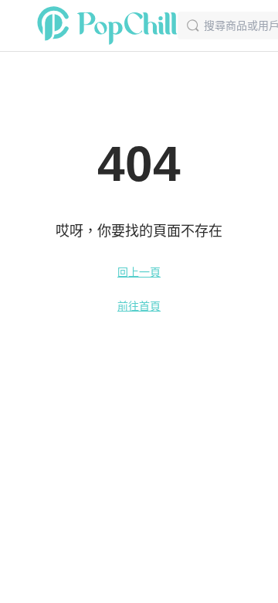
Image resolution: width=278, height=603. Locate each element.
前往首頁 (139, 306)
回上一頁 (139, 272)
